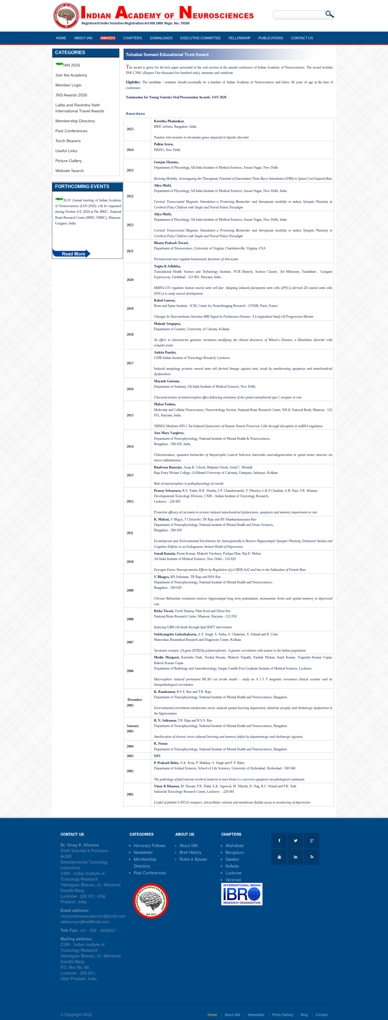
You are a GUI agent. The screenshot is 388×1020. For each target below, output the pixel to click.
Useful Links (66, 150)
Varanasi (233, 879)
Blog (304, 1014)
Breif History (190, 852)
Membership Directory (75, 121)
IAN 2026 (71, 65)
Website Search (69, 170)
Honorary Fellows (149, 845)
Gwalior (232, 859)
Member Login (68, 85)
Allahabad (234, 845)
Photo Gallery (282, 1014)
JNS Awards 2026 (71, 95)
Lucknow (233, 873)
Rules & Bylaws (193, 859)
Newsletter (143, 852)
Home (212, 1014)
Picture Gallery (68, 160)
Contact (321, 1014)
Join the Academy (71, 75)
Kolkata (232, 866)
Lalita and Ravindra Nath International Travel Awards (79, 108)
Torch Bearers (68, 141)
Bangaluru (235, 852)
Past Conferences (71, 131)
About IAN (189, 845)
